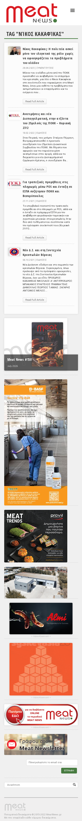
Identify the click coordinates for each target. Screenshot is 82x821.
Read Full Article (34, 101)
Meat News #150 (19, 359)
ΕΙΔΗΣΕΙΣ (41, 133)
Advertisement (41, 636)
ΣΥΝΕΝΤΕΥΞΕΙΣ (45, 68)
